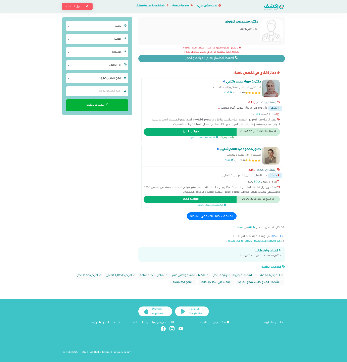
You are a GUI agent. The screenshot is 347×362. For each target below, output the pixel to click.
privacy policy (122, 352)
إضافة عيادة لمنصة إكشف (150, 6)
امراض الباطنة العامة (152, 275)
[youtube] (182, 329)
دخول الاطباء (75, 6)
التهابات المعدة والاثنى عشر (189, 275)
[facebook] (165, 329)
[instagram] (173, 329)
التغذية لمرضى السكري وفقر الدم (233, 275)
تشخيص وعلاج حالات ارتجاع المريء (259, 282)
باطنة (251, 103)
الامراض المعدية (270, 275)
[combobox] (94, 26)
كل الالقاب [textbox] (115, 65)
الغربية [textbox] (117, 39)
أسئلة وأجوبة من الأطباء (213, 323)
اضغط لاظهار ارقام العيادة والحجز (210, 58)
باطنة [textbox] (118, 26)
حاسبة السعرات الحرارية (105, 323)
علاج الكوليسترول (181, 282)
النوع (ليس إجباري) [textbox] (110, 78)
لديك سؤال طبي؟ (207, 6)
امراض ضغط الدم (87, 275)
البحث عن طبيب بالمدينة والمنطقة (152, 323)
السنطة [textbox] (116, 52)
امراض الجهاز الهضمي (119, 275)
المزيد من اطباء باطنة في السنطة (211, 216)
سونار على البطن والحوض (215, 282)
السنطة (238, 227)
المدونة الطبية (181, 6)
